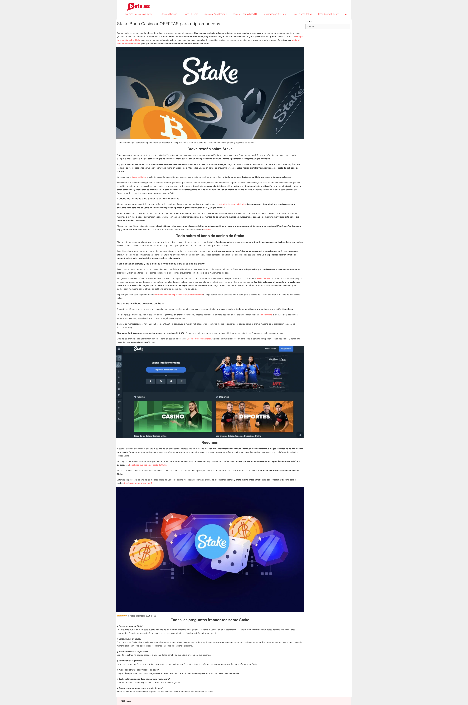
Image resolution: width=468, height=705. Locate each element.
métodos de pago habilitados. (233, 204)
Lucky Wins (266, 314)
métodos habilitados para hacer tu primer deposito (178, 294)
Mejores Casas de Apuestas (138, 14)
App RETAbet (191, 14)
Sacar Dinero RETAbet (328, 14)
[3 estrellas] (122, 616)
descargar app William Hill (245, 14)
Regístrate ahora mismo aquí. (138, 483)
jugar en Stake (139, 177)
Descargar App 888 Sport (275, 14)
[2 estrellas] (120, 616)
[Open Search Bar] (345, 14)
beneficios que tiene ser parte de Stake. (148, 465)
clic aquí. (207, 229)
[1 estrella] (118, 616)
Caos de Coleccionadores (199, 339)
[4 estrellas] (124, 616)
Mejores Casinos (169, 14)
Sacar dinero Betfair (302, 14)
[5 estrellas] (126, 616)
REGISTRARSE (263, 278)
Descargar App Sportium (215, 14)
